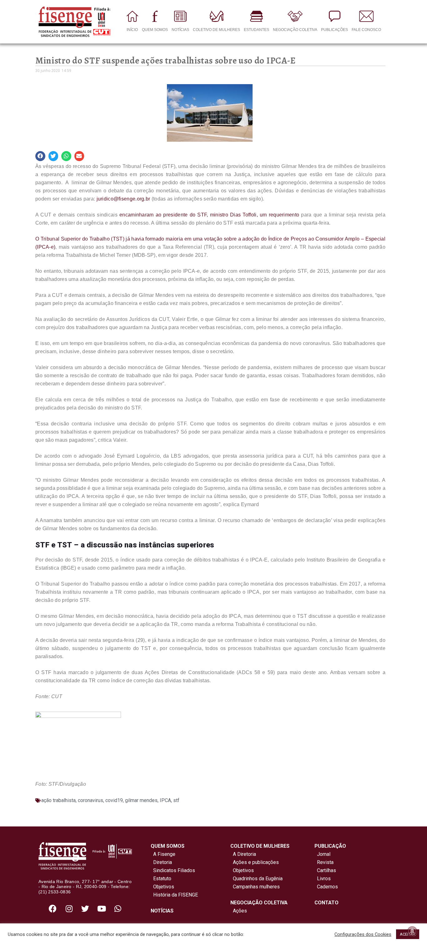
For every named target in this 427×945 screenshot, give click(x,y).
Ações (238, 911)
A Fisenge (163, 854)
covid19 (114, 800)
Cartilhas (326, 870)
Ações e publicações (254, 862)
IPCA (165, 800)
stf (176, 800)
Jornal (323, 854)
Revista (325, 862)
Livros (324, 878)
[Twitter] (85, 909)
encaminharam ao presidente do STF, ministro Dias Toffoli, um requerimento (209, 214)
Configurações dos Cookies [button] (362, 934)
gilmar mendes (141, 800)
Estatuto (161, 878)
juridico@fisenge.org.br (123, 198)
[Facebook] (53, 909)
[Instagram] (69, 909)
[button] (40, 156)
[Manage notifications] (412, 931)
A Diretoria (243, 854)
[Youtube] (101, 909)
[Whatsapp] (118, 909)
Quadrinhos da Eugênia (256, 878)
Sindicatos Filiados (173, 870)
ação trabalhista (58, 800)
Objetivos (162, 887)
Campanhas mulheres (255, 887)
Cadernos (327, 887)
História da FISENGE (174, 895)
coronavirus (90, 800)
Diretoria (161, 862)
